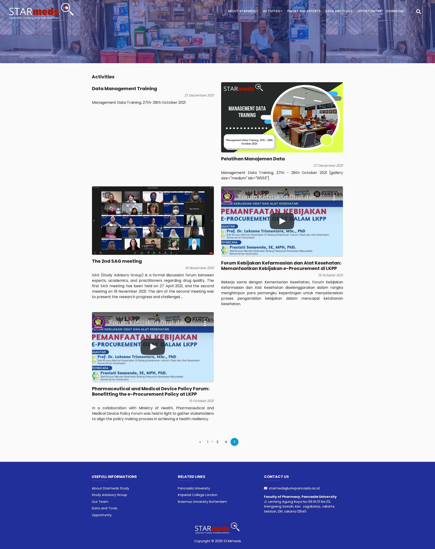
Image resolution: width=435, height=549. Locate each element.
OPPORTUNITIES (369, 11)
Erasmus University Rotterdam (202, 501)
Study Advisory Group (109, 495)
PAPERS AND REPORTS (304, 11)
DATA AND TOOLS (338, 11)
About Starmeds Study (110, 488)
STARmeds (232, 541)
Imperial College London (198, 495)
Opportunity (102, 515)
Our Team (100, 501)
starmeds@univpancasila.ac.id (294, 488)
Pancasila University (194, 488)
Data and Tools (104, 508)
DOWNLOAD (395, 11)
